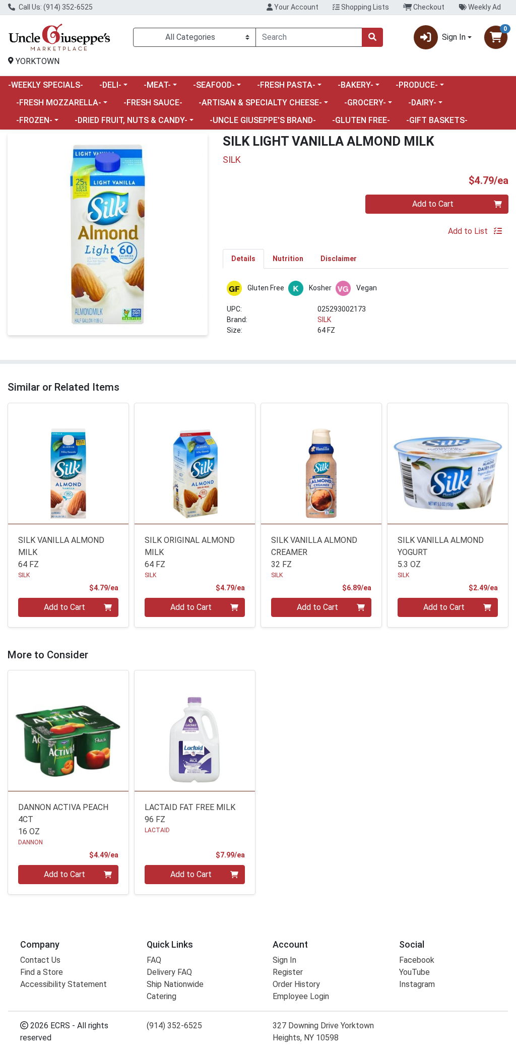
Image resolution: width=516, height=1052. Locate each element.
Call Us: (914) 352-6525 (55, 7)
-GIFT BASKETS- (437, 120)
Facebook (416, 960)
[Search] (372, 37)
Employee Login (301, 996)
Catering (161, 996)
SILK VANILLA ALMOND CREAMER (314, 552)
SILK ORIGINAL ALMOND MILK (190, 552)
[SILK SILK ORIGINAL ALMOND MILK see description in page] (195, 463)
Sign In (284, 960)
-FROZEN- (34, 120)
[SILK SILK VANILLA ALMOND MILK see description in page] (68, 463)
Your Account (295, 7)
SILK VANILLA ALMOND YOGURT (441, 552)
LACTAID (157, 830)
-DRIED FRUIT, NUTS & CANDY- (131, 120)
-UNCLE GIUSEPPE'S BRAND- (263, 120)
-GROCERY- (365, 102)
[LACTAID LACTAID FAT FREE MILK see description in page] (195, 730)
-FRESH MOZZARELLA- (58, 102)
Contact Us (40, 960)
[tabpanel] (365, 312)
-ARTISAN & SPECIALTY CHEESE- (260, 102)
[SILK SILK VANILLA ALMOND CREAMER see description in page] (321, 463)
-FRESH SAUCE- (152, 102)
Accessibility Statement (63, 984)
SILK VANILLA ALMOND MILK (61, 552)
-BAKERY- (355, 85)
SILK (324, 320)
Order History (296, 984)
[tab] (243, 258)
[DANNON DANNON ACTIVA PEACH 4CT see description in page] (68, 730)
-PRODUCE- (417, 85)
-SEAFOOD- (214, 85)
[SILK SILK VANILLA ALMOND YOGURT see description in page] (448, 463)
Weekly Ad (484, 7)
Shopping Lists (364, 7)
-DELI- (110, 85)
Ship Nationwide (175, 984)
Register (288, 972)
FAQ (154, 960)
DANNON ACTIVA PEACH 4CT (63, 819)
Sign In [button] (454, 37)
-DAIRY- (422, 102)
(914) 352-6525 (174, 1025)
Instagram (417, 984)
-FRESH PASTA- (286, 85)
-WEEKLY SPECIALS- (45, 85)
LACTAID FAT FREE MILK (190, 813)
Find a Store (41, 972)
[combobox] (308, 37)
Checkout (428, 7)
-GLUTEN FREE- (361, 120)
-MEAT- (157, 85)
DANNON (30, 842)
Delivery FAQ (169, 972)
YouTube (414, 972)
